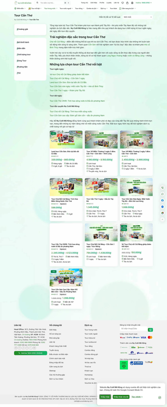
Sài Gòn (99, 166)
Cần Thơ (91, 166)
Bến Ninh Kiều (58, 214)
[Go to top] (162, 219)
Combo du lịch (91, 8)
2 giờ (141, 259)
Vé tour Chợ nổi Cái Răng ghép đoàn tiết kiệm (69, 74)
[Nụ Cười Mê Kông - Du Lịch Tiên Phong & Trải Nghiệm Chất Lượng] (22, 3)
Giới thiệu (94, 3)
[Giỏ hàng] (127, 2)
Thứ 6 (99, 211)
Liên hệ (116, 3)
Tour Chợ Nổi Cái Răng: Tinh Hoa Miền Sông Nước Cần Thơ (64, 200)
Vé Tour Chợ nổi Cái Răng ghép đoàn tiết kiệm (136, 245)
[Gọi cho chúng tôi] (30, 348)
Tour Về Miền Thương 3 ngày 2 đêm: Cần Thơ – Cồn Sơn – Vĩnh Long (101, 152)
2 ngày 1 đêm (129, 169)
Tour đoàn (113, 8)
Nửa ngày (138, 214)
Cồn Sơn (92, 44)
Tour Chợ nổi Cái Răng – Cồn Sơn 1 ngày (67, 78)
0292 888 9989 (26, 342)
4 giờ (55, 166)
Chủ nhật (92, 211)
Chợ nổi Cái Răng (57, 41)
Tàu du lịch (70, 166)
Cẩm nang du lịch (128, 8)
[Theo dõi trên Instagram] (19, 348)
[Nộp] (37, 3)
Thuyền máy (93, 171)
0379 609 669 (33, 345)
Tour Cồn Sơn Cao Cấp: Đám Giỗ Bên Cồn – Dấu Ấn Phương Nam (64, 291)
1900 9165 (33, 340)
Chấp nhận (105, 397)
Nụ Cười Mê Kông (20, 19)
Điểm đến (20, 8)
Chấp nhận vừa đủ (121, 397)
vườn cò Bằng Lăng (136, 55)
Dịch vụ (103, 8)
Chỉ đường (26, 334)
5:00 (55, 211)
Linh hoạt (92, 163)
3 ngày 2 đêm (93, 169)
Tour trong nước (49, 8)
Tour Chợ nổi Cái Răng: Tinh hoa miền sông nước (71, 111)
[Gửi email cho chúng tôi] (27, 348)
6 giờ (60, 166)
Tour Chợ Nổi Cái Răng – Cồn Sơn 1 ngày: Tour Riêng (100, 245)
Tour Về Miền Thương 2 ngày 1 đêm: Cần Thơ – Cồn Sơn (136, 152)
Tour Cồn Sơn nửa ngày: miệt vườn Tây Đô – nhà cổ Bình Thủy (76, 86)
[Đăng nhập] (132, 2)
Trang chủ (84, 3)
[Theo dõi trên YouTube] (34, 348)
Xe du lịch (103, 171)
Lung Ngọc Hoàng (114, 55)
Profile (102, 3)
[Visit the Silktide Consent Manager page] (159, 397)
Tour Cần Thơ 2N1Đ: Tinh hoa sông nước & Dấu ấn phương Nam (77, 101)
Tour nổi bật (35, 8)
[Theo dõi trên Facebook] (16, 348)
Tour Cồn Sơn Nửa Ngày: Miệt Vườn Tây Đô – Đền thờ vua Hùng (136, 200)
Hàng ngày (57, 163)
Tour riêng (78, 8)
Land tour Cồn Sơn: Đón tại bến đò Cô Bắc (68, 82)
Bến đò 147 (69, 302)
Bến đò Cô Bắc (72, 163)
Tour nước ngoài (65, 8)
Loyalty (109, 3)
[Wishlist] (122, 2)
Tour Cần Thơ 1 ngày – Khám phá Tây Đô (67, 90)
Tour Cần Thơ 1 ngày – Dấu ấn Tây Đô (99, 200)
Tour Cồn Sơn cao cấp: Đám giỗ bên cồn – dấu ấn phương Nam (77, 115)
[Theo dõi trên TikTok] (23, 348)
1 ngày (102, 214)
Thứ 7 (104, 211)
